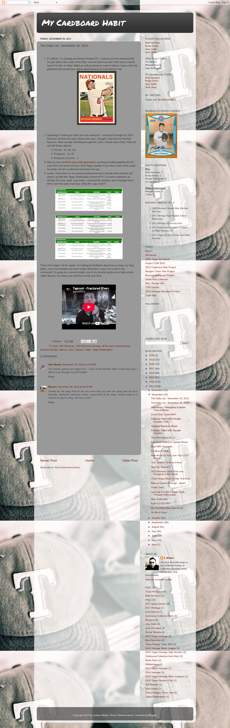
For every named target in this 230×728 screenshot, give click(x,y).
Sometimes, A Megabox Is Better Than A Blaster (168, 408)
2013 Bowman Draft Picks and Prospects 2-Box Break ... (167, 472)
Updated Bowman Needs (164, 426)
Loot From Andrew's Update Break (169, 442)
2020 (152, 355)
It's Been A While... (161, 451)
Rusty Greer (151, 46)
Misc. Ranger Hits (154, 283)
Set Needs (150, 255)
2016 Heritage (152, 672)
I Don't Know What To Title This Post (170, 478)
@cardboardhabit (167, 99)
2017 (152, 368)
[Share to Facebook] (92, 341)
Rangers (149, 620)
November (157, 394)
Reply (51, 376)
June (155, 535)
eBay (148, 600)
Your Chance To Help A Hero (166, 462)
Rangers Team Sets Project (160, 271)
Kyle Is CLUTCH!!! (160, 503)
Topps (88, 349)
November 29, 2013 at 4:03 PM (79, 364)
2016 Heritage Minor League (160, 648)
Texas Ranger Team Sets (158, 644)
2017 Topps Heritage (156, 636)
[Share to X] (88, 341)
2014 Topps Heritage (156, 668)
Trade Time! (157, 487)
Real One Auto (153, 640)
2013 (152, 386)
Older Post (130, 460)
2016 (152, 373)
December (157, 390)
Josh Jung (150, 52)
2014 (152, 382)
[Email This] (82, 341)
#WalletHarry (152, 664)
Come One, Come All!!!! (163, 414)
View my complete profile (158, 579)
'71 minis (53, 346)
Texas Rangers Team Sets (159, 692)
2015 (152, 377)
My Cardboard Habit (83, 22)
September (158, 522)
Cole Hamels (152, 612)
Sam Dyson (151, 688)
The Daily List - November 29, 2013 (170, 398)
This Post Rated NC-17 (163, 437)
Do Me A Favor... (160, 512)
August (156, 527)
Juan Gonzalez (153, 628)
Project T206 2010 (155, 263)
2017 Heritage (152, 608)
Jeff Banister (152, 684)
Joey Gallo (151, 49)
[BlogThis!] (85, 341)
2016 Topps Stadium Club (159, 680)
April (154, 544)
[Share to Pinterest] (95, 341)
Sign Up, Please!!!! (161, 467)
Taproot (79, 349)
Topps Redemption (102, 349)
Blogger (153, 715)
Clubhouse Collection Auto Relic (162, 656)
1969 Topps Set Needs (157, 259)
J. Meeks (169, 558)
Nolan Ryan (151, 660)
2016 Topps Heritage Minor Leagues (164, 676)
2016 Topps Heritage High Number (164, 652)
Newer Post (48, 460)
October (156, 518)
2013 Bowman (67, 346)
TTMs (148, 194)
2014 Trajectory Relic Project (160, 267)
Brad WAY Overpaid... (162, 446)
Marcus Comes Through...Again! (168, 483)
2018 (152, 364)
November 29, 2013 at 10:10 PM (75, 387)
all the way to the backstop (78, 162)
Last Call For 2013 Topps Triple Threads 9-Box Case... (168, 493)
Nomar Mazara (153, 632)
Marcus (63, 349)
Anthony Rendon (49, 349)
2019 (152, 359)
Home (89, 460)
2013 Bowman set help (88, 346)
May (154, 540)
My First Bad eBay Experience (167, 508)
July (154, 531)
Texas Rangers (153, 591)
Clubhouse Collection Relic (159, 616)
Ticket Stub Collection (156, 279)
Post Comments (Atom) (67, 467)
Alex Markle (55, 364)
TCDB (167, 74)
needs (53, 169)
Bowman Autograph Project (159, 275)
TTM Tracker (152, 287)
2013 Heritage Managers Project (162, 291)
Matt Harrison (152, 42)
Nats (71, 349)
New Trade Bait (159, 499)
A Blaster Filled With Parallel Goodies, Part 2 (166, 420)
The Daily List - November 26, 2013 (170, 403)
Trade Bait (150, 295)
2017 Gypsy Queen (155, 604)
